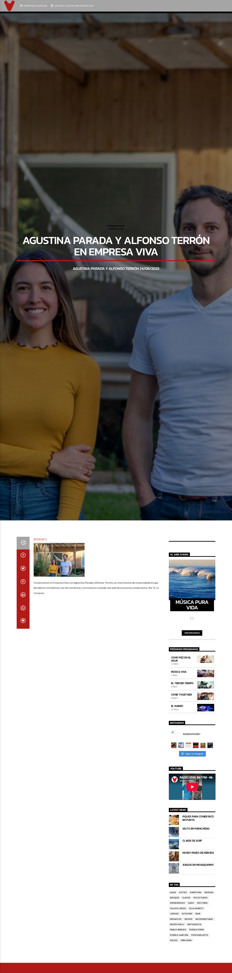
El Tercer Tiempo (182, 725)
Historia (202, 945)
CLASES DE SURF (192, 882)
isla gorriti (196, 950)
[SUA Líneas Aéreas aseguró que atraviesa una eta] (181, 787)
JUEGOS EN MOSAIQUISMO (198, 906)
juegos (174, 955)
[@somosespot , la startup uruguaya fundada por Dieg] (188, 787)
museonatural (204, 961)
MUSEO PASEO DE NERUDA (198, 894)
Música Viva (178, 714)
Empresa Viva (116, 248)
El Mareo (177, 748)
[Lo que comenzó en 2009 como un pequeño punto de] (174, 787)
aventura (195, 934)
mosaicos (176, 961)
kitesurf (187, 955)
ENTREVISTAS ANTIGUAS (35, 5)
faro (191, 945)
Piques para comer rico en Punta (198, 860)
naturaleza (194, 966)
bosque (174, 939)
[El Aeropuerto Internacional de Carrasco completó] (210, 787)
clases (186, 939)
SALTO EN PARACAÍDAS (196, 870)
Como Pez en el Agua (181, 701)
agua (173, 934)
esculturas (201, 939)
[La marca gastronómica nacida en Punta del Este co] (196, 787)
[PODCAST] (40, 581)
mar (198, 955)
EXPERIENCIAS (177, 945)
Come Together (181, 736)
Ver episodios (192, 674)
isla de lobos (178, 950)
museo (188, 961)
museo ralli (177, 966)
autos (183, 934)
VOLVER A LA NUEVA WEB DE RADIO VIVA (74, 5)
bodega (209, 934)
